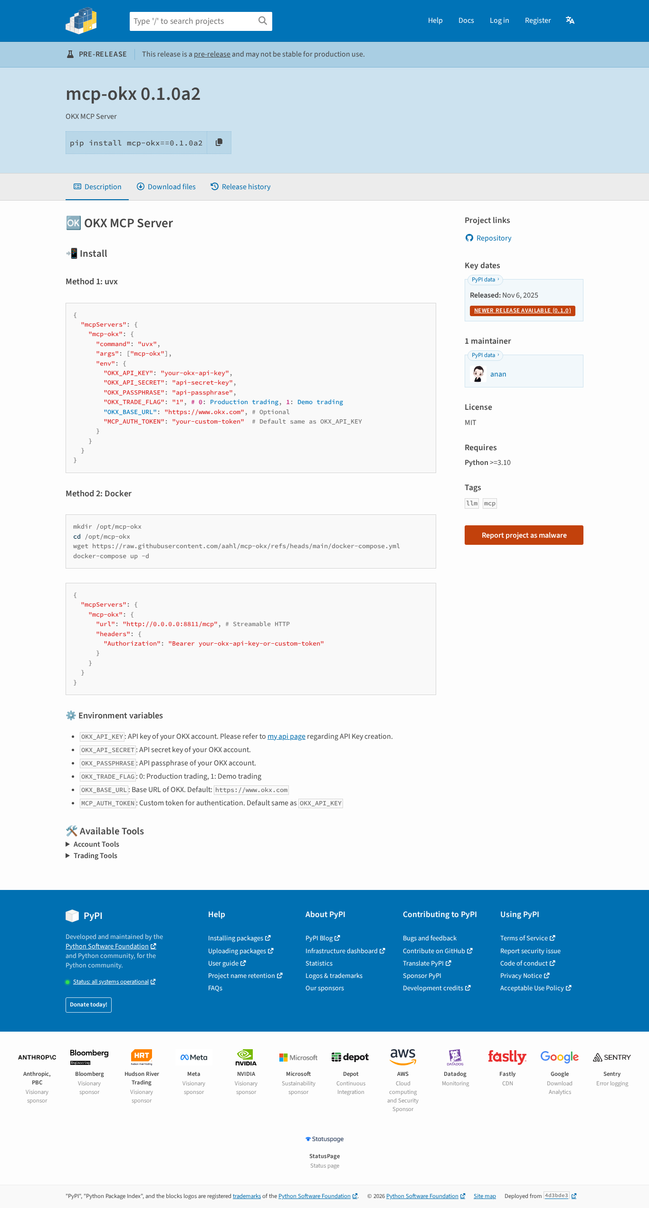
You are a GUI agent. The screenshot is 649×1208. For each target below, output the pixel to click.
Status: (111, 982)
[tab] (97, 187)
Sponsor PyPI (422, 976)
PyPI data (483, 279)
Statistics (319, 963)
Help (435, 20)
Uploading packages (237, 951)
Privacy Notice (521, 976)
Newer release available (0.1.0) (522, 310)
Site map (485, 1196)
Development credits (433, 988)
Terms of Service (524, 938)
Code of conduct (524, 963)
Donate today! (88, 1004)
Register (538, 20)
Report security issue (530, 951)
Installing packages (235, 938)
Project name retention (241, 976)
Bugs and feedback (430, 938)
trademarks (247, 1196)
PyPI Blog (319, 938)
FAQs (215, 988)
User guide (223, 963)
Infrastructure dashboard (341, 951)
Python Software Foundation (107, 946)
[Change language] (570, 20)
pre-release (212, 54)
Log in (499, 20)
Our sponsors (324, 988)
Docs (466, 20)
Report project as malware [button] (524, 535)
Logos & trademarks (334, 976)
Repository (494, 238)
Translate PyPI (423, 963)
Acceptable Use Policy (532, 988)
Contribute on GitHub (434, 951)
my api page (286, 736)
